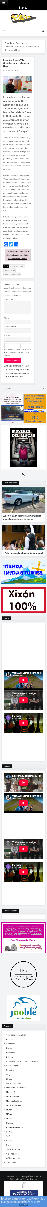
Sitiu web (7, 335)
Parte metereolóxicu (14, 1127)
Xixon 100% (11, 1163)
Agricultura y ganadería (16, 1035)
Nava (13, 270)
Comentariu (8, 300)
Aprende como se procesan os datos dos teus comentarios (17, 373)
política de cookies (32, 1203)
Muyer (9, 1118)
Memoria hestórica (14, 1101)
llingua (6, 270)
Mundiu (9, 1110)
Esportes (10, 1070)
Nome (6, 318)
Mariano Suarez (13, 1092)
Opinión (9, 1123)
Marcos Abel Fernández (16, 1088)
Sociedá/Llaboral (13, 1149)
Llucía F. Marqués (13, 1083)
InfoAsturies (23, 18)
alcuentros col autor (17, 266)
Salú (8, 1136)
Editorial (9, 1057)
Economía (10, 1052)
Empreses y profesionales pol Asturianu (23, 1061)
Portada (8, 43)
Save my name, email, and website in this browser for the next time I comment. (17, 353)
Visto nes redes (12, 1154)
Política (9, 1132)
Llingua (9, 1074)
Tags (6, 266)
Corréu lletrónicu (10, 327)
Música (9, 1114)
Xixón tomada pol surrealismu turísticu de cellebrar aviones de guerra (22, 517)
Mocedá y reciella (13, 1105)
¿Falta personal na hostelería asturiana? (23, 553)
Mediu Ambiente (13, 1096)
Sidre (8, 1145)
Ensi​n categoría (12, 1066)
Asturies (9, 1039)
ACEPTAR (23, 1204)
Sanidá (9, 1140)
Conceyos (20, 43)
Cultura (9, 1048)
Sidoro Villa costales (12, 274)
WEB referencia (13, 1158)
